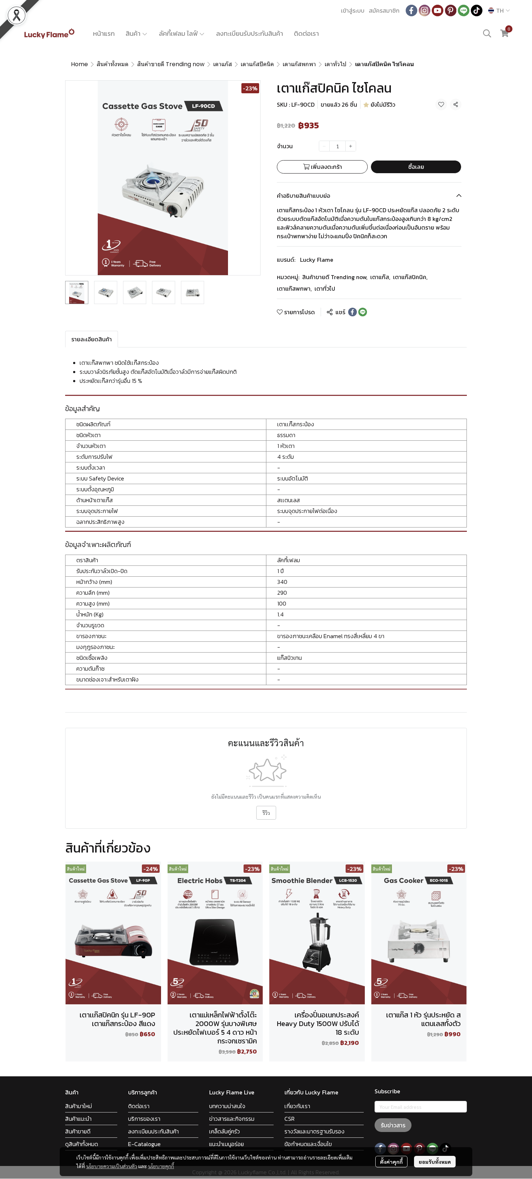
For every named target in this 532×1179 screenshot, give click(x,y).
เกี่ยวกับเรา (297, 1106)
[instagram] (424, 10)
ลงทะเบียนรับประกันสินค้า (249, 33)
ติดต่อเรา (306, 33)
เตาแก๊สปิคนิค (257, 64)
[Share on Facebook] (352, 312)
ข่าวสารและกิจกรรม (231, 1118)
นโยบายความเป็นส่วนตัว (111, 1166)
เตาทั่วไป (335, 64)
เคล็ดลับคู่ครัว (224, 1131)
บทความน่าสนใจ (227, 1106)
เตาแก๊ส (222, 64)
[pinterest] (450, 10)
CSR (289, 1118)
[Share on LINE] (362, 312)
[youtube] (437, 10)
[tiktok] (476, 10)
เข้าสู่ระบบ (352, 10)
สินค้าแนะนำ (78, 1118)
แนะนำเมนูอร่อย (226, 1144)
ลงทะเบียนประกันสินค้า (153, 1131)
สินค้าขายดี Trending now (170, 64)
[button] (499, 10)
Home (79, 64)
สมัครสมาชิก (384, 10)
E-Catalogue (144, 1144)
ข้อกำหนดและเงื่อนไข (308, 1144)
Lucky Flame (316, 259)
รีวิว (266, 813)
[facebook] (411, 10)
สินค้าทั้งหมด (112, 64)
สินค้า (134, 33)
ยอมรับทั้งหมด (435, 1161)
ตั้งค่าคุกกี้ (391, 1161)
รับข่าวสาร (393, 1125)
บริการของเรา (144, 1118)
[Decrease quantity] (324, 146)
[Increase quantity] (351, 146)
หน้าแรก (104, 33)
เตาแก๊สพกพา (299, 64)
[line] (463, 10)
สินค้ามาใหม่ (78, 1106)
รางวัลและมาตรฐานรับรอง (314, 1131)
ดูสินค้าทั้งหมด (81, 1144)
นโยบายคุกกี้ (161, 1166)
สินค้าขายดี (77, 1131)
